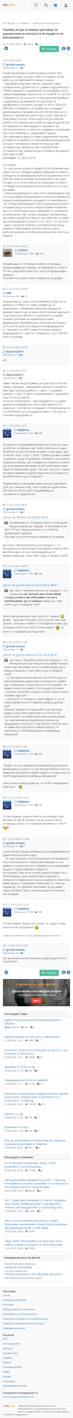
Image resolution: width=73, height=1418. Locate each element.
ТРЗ (5, 1339)
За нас (6, 1295)
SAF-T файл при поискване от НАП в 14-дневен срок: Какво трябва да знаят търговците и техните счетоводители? (35, 1203)
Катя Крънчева (31, 1166)
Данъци (7, 1348)
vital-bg (29, 1100)
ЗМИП (6, 1371)
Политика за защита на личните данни (25, 1318)
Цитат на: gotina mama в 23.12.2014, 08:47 (30, 585)
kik (9, 1405)
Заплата (9, 1114)
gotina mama (15, 64)
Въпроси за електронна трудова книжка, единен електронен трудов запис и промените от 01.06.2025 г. (36, 1097)
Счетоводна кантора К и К (18, 1396)
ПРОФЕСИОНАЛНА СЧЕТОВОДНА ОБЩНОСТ (33, 1274)
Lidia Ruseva (51, 1036)
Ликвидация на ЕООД (18, 1080)
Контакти (8, 1304)
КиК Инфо (41, 1228)
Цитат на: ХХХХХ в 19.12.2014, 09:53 (25, 517)
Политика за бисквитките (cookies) (23, 1323)
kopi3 (24, 1127)
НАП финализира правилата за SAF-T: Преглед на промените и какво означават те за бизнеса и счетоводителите (36, 1183)
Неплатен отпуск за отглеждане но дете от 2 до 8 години (36, 1051)
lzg (33, 1067)
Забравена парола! (14, 1328)
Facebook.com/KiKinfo (18, 1267)
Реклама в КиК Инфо (15, 1300)
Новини (7, 1357)
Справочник (10, 1353)
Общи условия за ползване (19, 1309)
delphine (23, 430)
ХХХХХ (23, 250)
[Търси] (46, 4)
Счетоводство (11, 1343)
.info (9, 5)
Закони (7, 1362)
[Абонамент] (56, 5)
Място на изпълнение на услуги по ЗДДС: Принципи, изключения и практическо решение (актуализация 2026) (35, 1224)
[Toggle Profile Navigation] (66, 5)
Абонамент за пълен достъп (20, 1314)
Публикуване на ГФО (15, 1385)
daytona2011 (15, 351)
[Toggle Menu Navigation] (36, 5)
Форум (7, 1376)
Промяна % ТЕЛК (15, 1067)
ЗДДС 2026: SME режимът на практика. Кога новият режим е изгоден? (33, 1242)
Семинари (9, 1381)
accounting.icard (52, 1207)
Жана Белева (40, 1187)
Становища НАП (12, 1367)
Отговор (50, 49)
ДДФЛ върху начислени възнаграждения (31, 1020)
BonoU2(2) (27, 1053)
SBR (8, 293)
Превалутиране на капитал (22, 1036)
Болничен (10, 1127)
